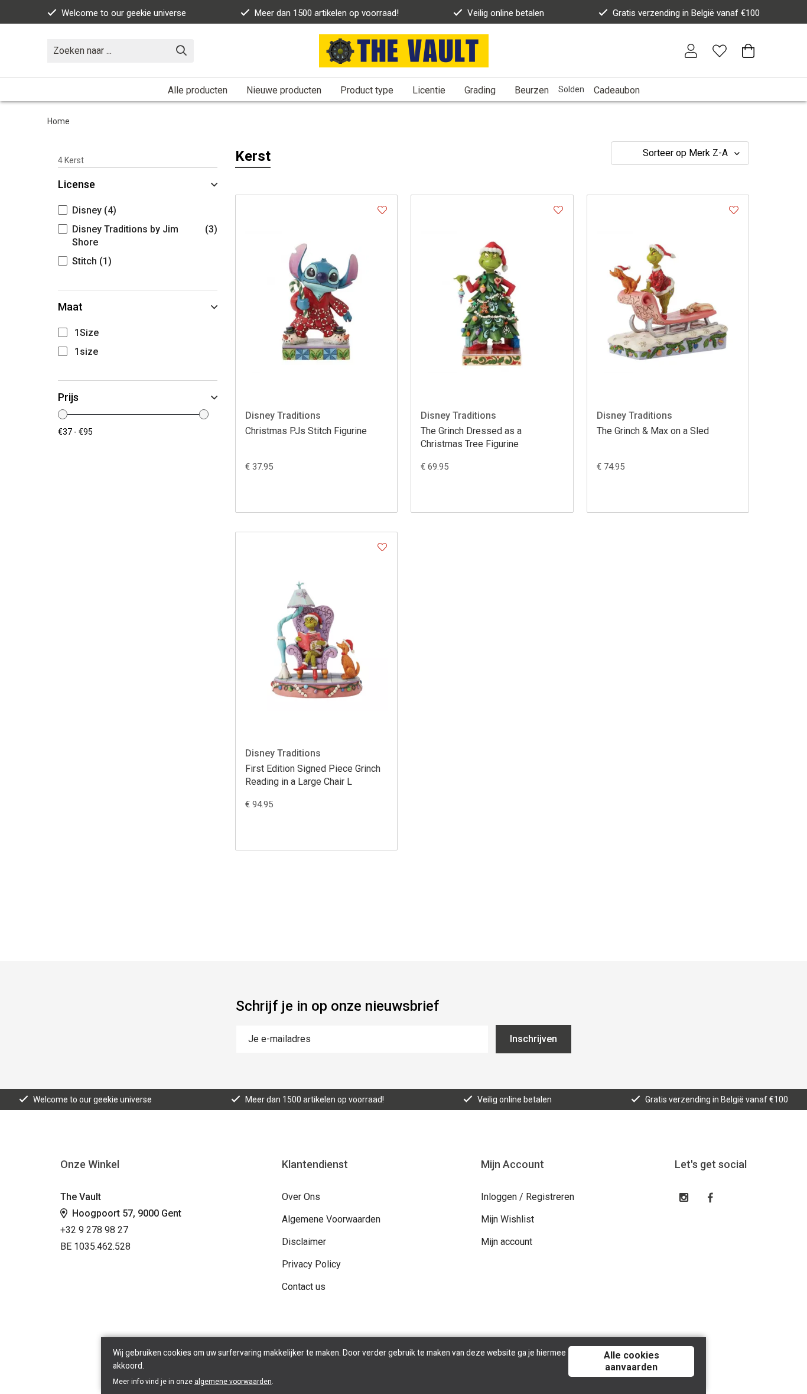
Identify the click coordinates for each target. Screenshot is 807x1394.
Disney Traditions (283, 415)
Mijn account (506, 1241)
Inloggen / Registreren (527, 1196)
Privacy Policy (311, 1264)
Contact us (304, 1286)
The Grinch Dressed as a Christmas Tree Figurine (471, 437)
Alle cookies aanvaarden (631, 1361)
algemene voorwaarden (233, 1381)
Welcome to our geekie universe (123, 13)
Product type (366, 90)
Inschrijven (533, 1038)
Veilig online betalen (505, 13)
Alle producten (197, 90)
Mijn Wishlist (507, 1219)
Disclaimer (304, 1241)
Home (58, 121)
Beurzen (532, 90)
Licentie (428, 90)
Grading (480, 90)
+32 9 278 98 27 (94, 1229)
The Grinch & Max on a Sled (653, 430)
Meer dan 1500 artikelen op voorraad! (327, 13)
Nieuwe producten (283, 90)
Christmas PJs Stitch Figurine (306, 430)
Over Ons (301, 1196)
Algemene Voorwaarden (331, 1219)
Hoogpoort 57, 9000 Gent (125, 1213)
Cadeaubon (617, 90)
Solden (571, 89)
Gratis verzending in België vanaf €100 (686, 13)
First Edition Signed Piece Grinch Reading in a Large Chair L (312, 775)
